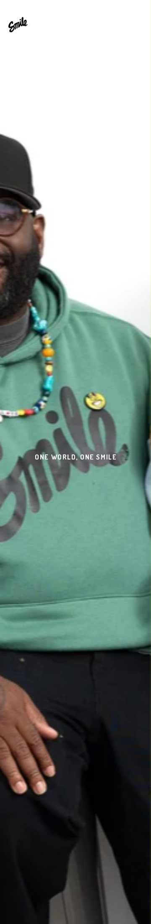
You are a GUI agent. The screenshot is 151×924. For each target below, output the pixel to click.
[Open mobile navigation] (138, 24)
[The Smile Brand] (18, 24)
